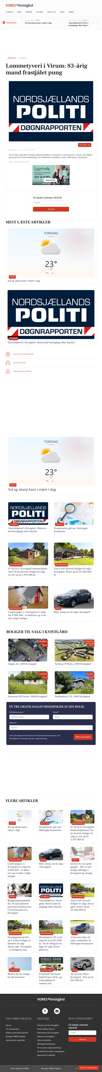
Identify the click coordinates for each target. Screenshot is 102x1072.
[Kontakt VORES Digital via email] (57, 1011)
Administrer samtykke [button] (15, 1040)
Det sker (39, 12)
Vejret (71, 12)
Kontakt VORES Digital (15, 1036)
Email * (56, 712)
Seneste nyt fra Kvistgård (48, 1025)
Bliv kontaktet (83, 737)
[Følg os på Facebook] (45, 1011)
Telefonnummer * (17, 712)
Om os (8, 1025)
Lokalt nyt (51, 12)
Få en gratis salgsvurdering (49, 1047)
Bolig (19, 12)
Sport (62, 12)
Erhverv (29, 12)
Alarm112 (9, 12)
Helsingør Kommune (46, 1044)
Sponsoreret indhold (46, 1055)
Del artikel (83, 145)
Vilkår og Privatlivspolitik (17, 1033)
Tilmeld (51, 209)
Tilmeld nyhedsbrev (88, 1068)
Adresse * (13, 723)
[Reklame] (51, 175)
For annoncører (12, 1029)
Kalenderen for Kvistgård (48, 1033)
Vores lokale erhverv (46, 1029)
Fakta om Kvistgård (45, 1036)
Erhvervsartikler (44, 1040)
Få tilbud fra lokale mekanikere (50, 1051)
